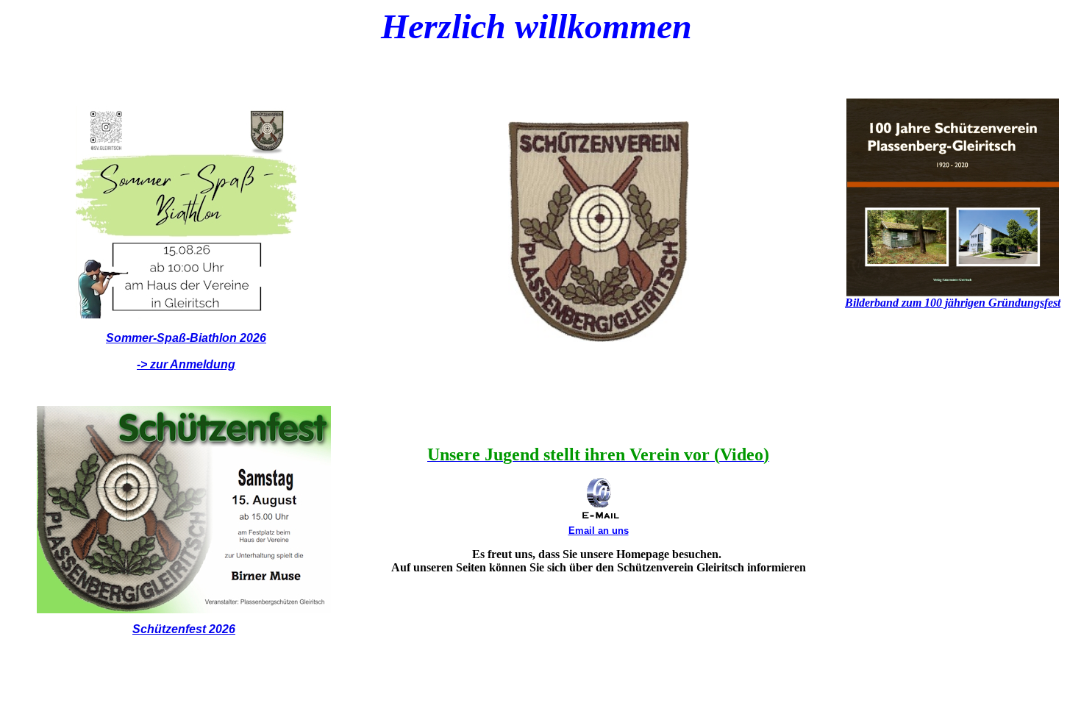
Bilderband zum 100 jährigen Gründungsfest (952, 302)
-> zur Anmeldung (186, 364)
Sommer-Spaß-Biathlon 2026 (186, 338)
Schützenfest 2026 (183, 629)
